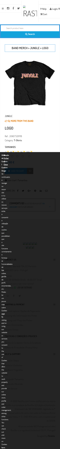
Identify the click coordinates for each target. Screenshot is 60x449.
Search (31, 34)
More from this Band (21, 120)
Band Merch (20, 48)
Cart (44, 14)
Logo (45, 48)
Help (44, 8)
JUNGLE (35, 48)
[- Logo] (30, 83)
